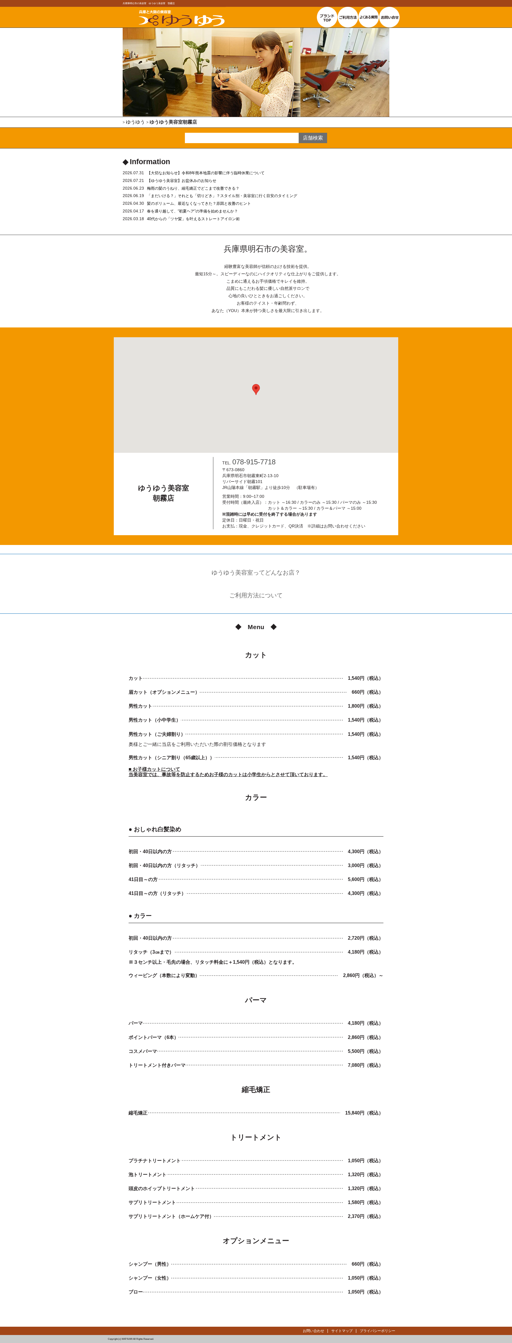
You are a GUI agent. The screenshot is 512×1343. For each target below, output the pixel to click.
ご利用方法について (256, 595)
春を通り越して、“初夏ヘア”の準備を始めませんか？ (192, 211)
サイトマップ (342, 1331)
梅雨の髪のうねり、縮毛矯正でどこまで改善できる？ (193, 188)
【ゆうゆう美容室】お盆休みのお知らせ (181, 180)
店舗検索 (313, 138)
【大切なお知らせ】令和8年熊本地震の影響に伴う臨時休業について (206, 173)
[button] (256, 389)
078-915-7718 (254, 462)
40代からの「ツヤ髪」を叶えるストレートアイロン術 (193, 219)
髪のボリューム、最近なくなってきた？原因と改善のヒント (199, 203)
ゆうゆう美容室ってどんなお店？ (256, 572)
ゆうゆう (135, 121)
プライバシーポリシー (377, 1331)
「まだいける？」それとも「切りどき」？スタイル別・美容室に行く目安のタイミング (222, 196)
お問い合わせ (313, 1331)
